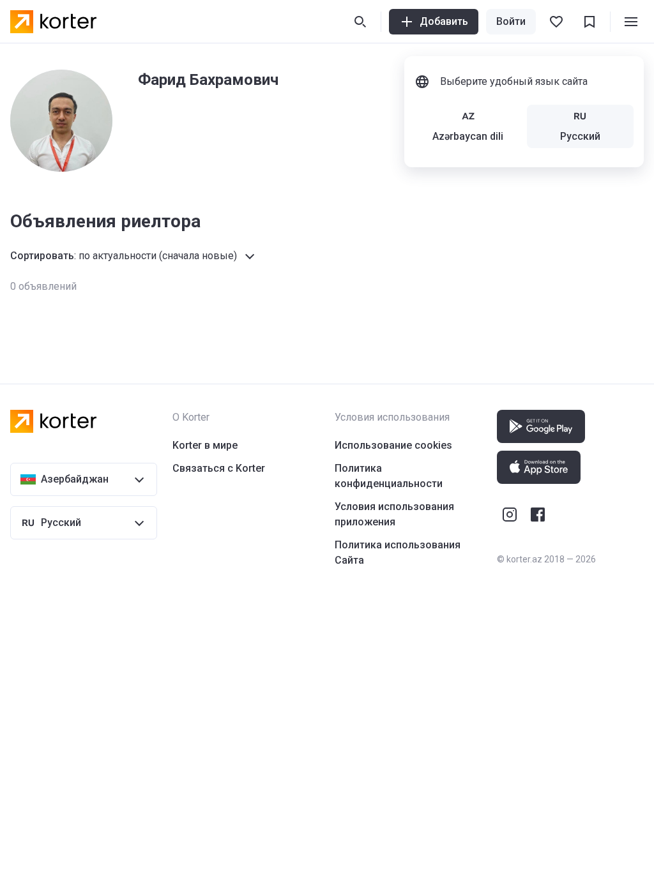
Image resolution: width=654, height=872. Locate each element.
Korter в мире (205, 445)
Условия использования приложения (394, 514)
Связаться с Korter (218, 468)
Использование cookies (393, 445)
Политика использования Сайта (397, 552)
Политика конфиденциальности (389, 476)
